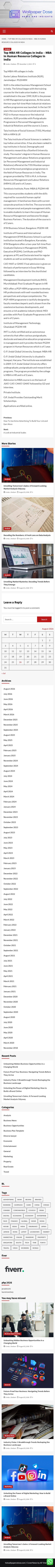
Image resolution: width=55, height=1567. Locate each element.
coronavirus (19, 1210)
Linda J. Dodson (11, 64)
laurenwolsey (7, 1292)
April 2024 (8, 791)
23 (50, 656)
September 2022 (11, 889)
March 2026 (9, 714)
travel (6, 1248)
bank (19, 1199)
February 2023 (10, 863)
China (37, 1205)
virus (15, 1248)
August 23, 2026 (24, 539)
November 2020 (11, 1002)
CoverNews (32, 1562)
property (42, 1237)
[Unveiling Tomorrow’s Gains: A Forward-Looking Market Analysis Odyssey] (27, 465)
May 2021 (8, 971)
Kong (15, 1232)
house (6, 1226)
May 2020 (8, 1032)
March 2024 (9, 796)
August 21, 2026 (24, 588)
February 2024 (10, 801)
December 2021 (11, 935)
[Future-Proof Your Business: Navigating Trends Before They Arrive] (27, 1370)
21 (35, 656)
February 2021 (10, 986)
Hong (42, 1221)
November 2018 (11, 1048)
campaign (18, 1205)
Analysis (7, 49)
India (22, 1226)
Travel (6, 1172)
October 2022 (10, 884)
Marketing (8, 1156)
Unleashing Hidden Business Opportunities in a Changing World (24, 1065)
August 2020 (9, 1017)
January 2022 (10, 930)
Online (19, 1237)
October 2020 (10, 1007)
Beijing (28, 1199)
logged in (19, 608)
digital (6, 1216)
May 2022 (8, 909)
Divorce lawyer (10, 1136)
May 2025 (8, 740)
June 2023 (8, 843)
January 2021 (10, 991)
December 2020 (11, 996)
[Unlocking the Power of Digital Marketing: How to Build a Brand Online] (27, 1472)
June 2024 (8, 781)
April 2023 (8, 853)
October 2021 (10, 945)
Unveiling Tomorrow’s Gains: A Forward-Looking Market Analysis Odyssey (25, 487)
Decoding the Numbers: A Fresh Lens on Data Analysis (27, 535)
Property (7, 1161)
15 (42, 651)
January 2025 (10, 755)
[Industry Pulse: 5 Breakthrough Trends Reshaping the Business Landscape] (27, 1421)
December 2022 (11, 873)
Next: (15, 431)
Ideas (14, 1226)
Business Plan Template (14, 1131)
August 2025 (9, 735)
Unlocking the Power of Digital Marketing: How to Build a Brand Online (25, 1089)
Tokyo (43, 1243)
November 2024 (11, 760)
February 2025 (10, 750)
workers (25, 1248)
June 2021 (8, 966)
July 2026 (8, 694)
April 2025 (8, 745)
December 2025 (11, 719)
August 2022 (9, 894)
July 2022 (8, 899)
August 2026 (9, 689)
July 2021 (8, 961)
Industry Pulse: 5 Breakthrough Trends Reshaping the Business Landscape (27, 1081)
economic (17, 1216)
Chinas (46, 1205)
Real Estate (8, 1166)
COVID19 (32, 1210)
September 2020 (11, 1012)
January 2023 (10, 868)
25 (13, 662)
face (5, 1221)
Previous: (26, 421)
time (34, 1243)
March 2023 (9, 858)
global (24, 1221)
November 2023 (11, 817)
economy (29, 1216)
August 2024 (9, 771)
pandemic (30, 1237)
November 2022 (11, 878)
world (35, 1248)
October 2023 (10, 822)
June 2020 (8, 1027)
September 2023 (11, 827)
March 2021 (9, 981)
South (18, 1243)
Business (6, 1205)
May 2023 (8, 848)
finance (14, 1221)
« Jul (4, 673)
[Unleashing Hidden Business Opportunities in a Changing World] (27, 1320)
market (46, 1232)
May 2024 (8, 786)
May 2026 (8, 704)
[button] (4, 31)
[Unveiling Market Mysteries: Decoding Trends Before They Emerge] (27, 561)
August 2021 (9, 955)
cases (28, 1205)
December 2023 (11, 812)
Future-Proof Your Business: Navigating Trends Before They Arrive (27, 1073)
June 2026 (8, 699)
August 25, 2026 (24, 492)
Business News (10, 1120)
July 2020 (8, 1022)
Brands (38, 1199)
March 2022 (9, 919)
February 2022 (10, 925)
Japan (43, 1226)
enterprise (41, 1216)
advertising (8, 1199)
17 (5, 656)
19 (20, 656)
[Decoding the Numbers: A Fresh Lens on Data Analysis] (27, 514)
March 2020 (9, 1043)
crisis (41, 1210)
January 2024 (10, 807)
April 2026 (8, 709)
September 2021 (11, 950)
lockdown (34, 1232)
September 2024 (11, 766)
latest (23, 1232)
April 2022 (8, 914)
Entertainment (10, 1146)
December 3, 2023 (25, 64)
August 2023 (9, 832)
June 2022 (8, 904)
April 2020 (8, 1037)
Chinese (6, 1210)
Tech (27, 1243)
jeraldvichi (6, 1288)
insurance (33, 1226)
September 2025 (11, 730)
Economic (8, 1141)
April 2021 (8, 976)
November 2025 (11, 725)
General (7, 1151)
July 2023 (8, 837)
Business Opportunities (14, 1125)
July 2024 (8, 776)
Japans (6, 1232)
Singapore (7, 1243)
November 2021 (11, 940)
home (33, 1221)
